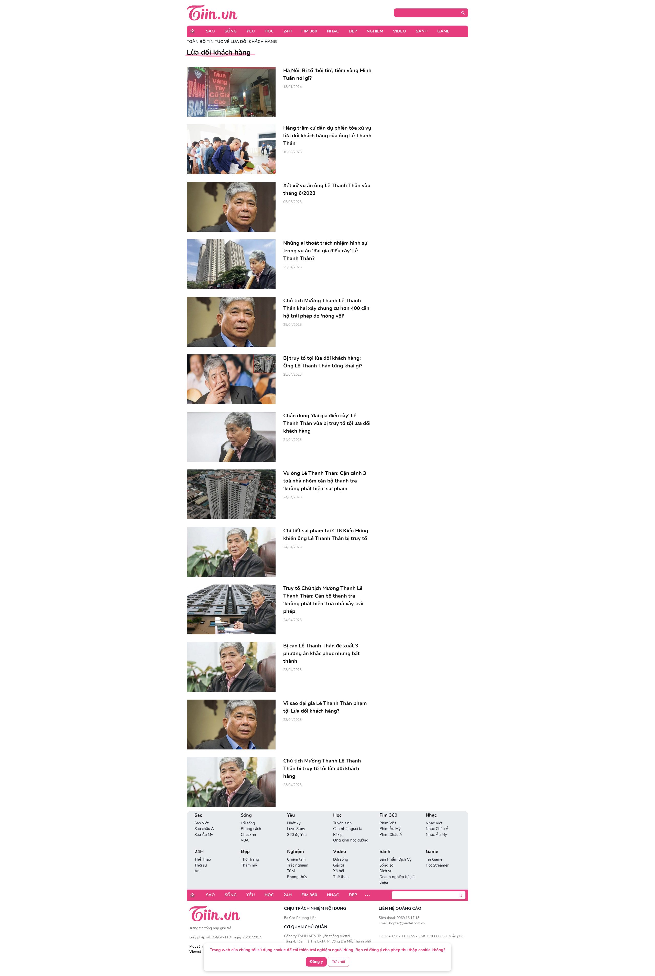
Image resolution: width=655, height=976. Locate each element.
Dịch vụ (385, 870)
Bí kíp (338, 834)
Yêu (250, 31)
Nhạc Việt (434, 823)
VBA (245, 840)
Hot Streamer (437, 865)
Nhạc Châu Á (437, 828)
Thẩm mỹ (249, 865)
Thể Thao (202, 859)
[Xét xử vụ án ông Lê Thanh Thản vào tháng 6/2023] (231, 207)
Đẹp (353, 31)
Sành (422, 31)
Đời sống (340, 859)
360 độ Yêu (297, 834)
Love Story (296, 828)
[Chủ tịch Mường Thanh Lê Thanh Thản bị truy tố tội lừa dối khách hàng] (231, 782)
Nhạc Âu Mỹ (436, 834)
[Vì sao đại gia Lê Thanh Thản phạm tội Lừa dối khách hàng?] (231, 724)
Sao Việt (201, 823)
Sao (210, 31)
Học (269, 31)
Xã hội (338, 870)
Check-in (248, 834)
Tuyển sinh (342, 823)
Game (443, 31)
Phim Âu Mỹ (390, 828)
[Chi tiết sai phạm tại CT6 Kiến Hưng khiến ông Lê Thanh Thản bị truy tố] (231, 552)
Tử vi (291, 870)
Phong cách (251, 828)
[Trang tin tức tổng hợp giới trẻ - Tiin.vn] (212, 12)
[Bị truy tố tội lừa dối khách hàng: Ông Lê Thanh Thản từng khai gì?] (231, 379)
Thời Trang (250, 859)
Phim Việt (387, 823)
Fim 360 (309, 31)
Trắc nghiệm (297, 865)
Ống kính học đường (350, 840)
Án (197, 870)
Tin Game (434, 859)
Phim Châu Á (390, 834)
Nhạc (333, 31)
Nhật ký (294, 823)
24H (287, 31)
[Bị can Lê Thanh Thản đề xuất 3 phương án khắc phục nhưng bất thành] (231, 667)
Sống (231, 31)
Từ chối (338, 961)
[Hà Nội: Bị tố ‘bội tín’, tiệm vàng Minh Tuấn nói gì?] (231, 92)
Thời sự (200, 865)
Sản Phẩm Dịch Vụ (395, 859)
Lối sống (248, 823)
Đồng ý (316, 961)
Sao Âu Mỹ (203, 834)
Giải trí (338, 865)
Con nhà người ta (347, 828)
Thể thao (340, 876)
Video (399, 31)
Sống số (386, 865)
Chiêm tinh (296, 859)
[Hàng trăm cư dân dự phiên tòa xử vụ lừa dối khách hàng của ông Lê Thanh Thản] (231, 149)
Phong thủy (297, 876)
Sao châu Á (204, 828)
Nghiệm (375, 31)
